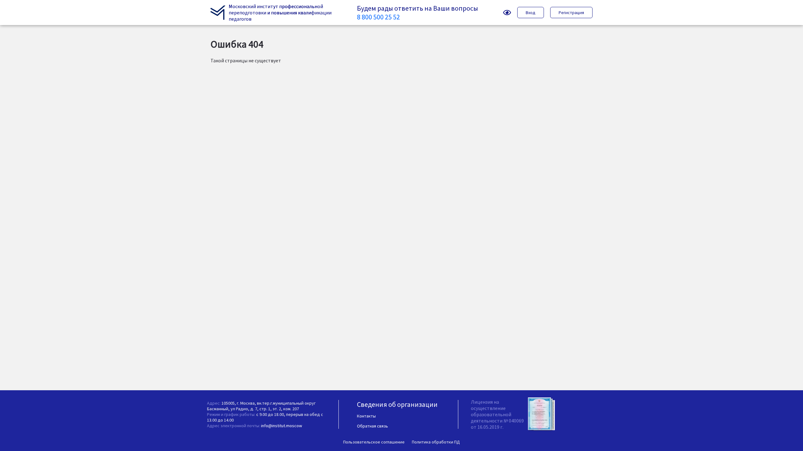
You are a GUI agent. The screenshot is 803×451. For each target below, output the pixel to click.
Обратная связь (372, 426)
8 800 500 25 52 (378, 17)
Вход (530, 12)
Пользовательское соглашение (374, 442)
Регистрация (571, 12)
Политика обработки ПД (436, 442)
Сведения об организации (397, 404)
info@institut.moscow (281, 425)
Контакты (366, 416)
